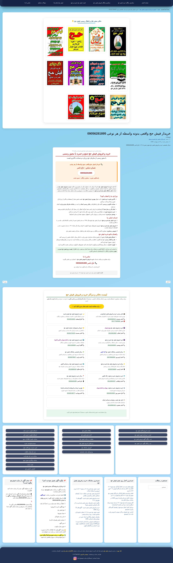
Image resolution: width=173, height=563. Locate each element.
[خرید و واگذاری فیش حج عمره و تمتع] (117, 42)
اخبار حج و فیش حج (86, 435)
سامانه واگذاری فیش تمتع (30, 460)
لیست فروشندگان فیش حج (143, 430)
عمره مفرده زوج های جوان (30, 447)
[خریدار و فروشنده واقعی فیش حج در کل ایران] (76, 73)
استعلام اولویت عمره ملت (30, 430)
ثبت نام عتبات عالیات (30, 452)
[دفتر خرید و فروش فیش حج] (76, 39)
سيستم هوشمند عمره (30, 443)
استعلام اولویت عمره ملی (30, 435)
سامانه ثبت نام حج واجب (30, 456)
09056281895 (81, 263)
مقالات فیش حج (86, 430)
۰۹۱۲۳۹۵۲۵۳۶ (76, 554)
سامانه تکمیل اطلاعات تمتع (30, 439)
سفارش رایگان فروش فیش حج (101, 3)
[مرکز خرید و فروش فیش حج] (76, 107)
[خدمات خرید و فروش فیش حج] (97, 39)
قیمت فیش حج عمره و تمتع (78, 3)
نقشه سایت (30, 464)
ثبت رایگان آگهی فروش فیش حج (143, 439)
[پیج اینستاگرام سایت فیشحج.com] (75, 558)
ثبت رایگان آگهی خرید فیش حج (143, 443)
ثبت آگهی (42, 495)
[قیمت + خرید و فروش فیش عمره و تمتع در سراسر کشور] (117, 107)
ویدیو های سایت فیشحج (86, 452)
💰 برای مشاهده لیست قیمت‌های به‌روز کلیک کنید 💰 (86, 306)
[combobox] (157, 487)
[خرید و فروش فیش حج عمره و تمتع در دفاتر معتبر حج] (55, 42)
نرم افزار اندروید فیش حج (86, 443)
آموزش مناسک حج (86, 447)
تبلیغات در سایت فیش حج (86, 439)
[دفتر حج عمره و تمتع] (117, 75)
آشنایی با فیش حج (30, 469)
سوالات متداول (42, 3)
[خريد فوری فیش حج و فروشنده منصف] (55, 73)
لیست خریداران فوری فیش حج (143, 435)
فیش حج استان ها (58, 3)
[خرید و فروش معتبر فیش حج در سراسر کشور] (96, 106)
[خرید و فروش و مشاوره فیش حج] (96, 73)
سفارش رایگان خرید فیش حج (126, 3)
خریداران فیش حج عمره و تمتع (157, 139)
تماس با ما (27, 3)
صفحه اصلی (145, 3)
